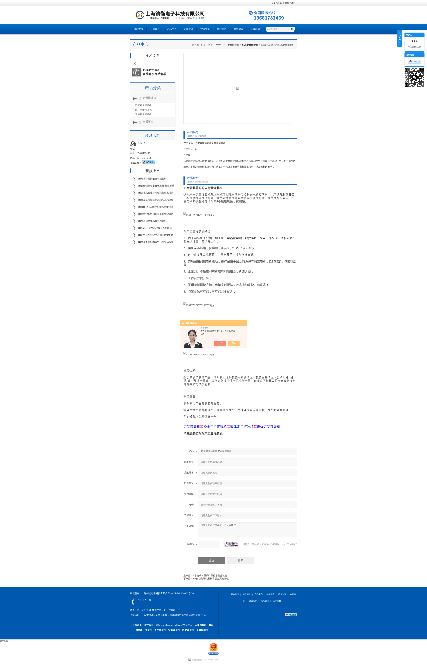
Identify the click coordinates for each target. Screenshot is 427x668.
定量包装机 (277, 3)
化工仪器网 (169, 610)
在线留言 (238, 29)
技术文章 (205, 29)
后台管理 (265, 601)
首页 (210, 45)
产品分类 (153, 88)
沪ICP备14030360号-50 (182, 593)
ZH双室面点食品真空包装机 (152, 221)
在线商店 (222, 29)
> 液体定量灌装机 (142, 110)
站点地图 (277, 601)
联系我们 (255, 29)
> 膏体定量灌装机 (142, 114)
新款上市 (152, 171)
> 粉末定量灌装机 (142, 105)
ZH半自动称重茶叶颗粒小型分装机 (209, 575)
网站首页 (138, 29)
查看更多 (148, 121)
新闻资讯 (188, 29)
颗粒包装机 (290, 3)
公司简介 (155, 29)
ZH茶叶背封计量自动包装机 (152, 178)
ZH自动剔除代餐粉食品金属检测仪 (211, 578)
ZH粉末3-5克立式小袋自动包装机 (155, 228)
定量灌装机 (233, 45)
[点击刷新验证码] (231, 544)
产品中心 (171, 29)
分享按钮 (4, 641)
